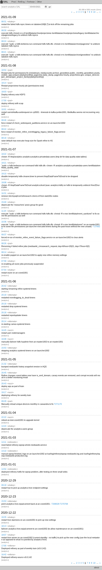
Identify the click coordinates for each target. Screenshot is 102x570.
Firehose (31, 2)
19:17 (3, 392)
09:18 (3, 485)
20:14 (3, 321)
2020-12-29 (8, 480)
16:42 (3, 554)
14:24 (3, 426)
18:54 (3, 70)
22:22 (3, 417)
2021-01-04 (8, 413)
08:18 (3, 138)
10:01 (3, 109)
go (50, 7)
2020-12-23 (8, 497)
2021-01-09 (8, 17)
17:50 (3, 100)
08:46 (3, 120)
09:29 (3, 401)
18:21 (3, 163)
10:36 (3, 222)
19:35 (3, 517)
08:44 (3, 129)
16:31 (3, 193)
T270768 (64, 504)
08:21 (3, 52)
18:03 (3, 92)
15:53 (3, 348)
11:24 (3, 211)
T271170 (58, 404)
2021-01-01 (8, 464)
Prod (13, 2)
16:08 (3, 339)
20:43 (3, 383)
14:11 (3, 442)
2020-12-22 (8, 513)
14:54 (3, 469)
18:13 (3, 526)
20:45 (3, 373)
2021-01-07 (8, 149)
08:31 (3, 22)
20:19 (3, 295)
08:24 (3, 41)
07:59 (3, 261)
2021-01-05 (8, 359)
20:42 (3, 286)
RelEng (21, 2)
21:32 (3, 364)
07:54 (3, 270)
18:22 (3, 154)
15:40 (3, 202)
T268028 (55, 504)
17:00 (3, 546)
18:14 (3, 83)
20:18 (3, 312)
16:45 (3, 330)
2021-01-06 (8, 281)
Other (39, 2)
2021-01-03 (8, 438)
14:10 (3, 451)
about (96, 568)
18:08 (3, 182)
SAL (5, 1)
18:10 (3, 174)
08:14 (3, 252)
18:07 (3, 535)
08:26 (3, 243)
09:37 (3, 235)
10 (94, 12)
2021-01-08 (8, 66)
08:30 (3, 30)
